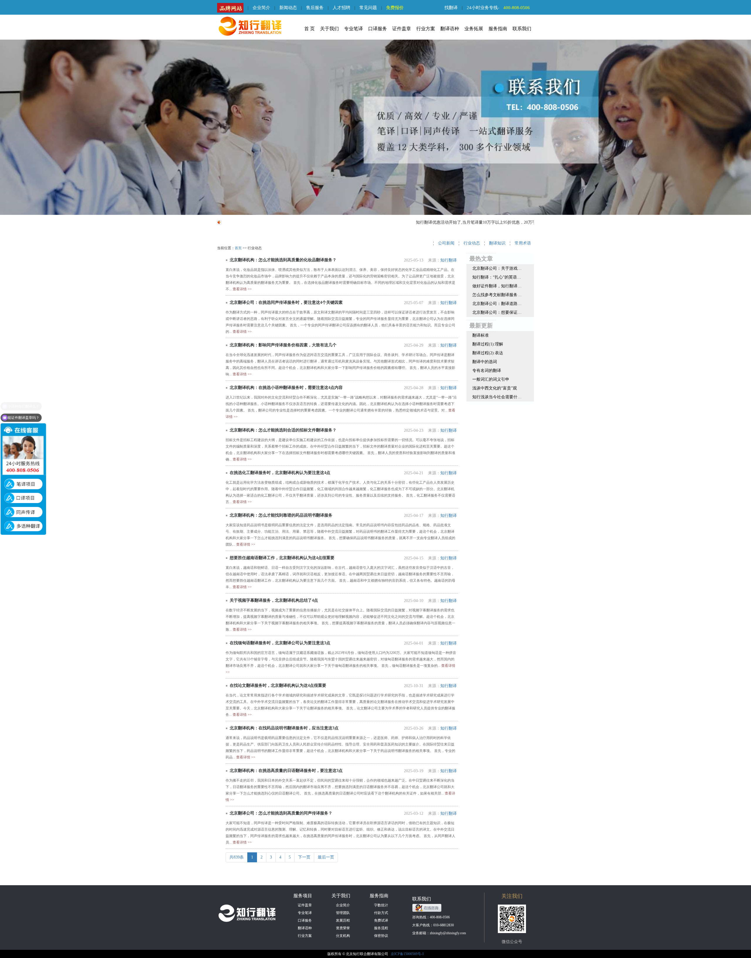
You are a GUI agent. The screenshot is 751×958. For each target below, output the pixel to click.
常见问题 (368, 7)
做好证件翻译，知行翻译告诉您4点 (497, 286)
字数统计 (381, 905)
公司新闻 (446, 243)
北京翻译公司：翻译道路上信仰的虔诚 (497, 303)
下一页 (304, 857)
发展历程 (343, 920)
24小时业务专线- (498, 7)
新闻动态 (288, 7)
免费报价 (395, 7)
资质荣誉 (343, 928)
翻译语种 (449, 28)
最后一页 (326, 857)
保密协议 (381, 936)
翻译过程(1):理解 (487, 344)
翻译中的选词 (484, 362)
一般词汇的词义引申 (490, 379)
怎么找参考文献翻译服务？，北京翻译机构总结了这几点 (497, 295)
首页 (238, 248)
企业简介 (261, 7)
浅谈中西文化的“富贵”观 (494, 388)
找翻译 (451, 7)
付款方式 (381, 913)
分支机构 (343, 936)
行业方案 (425, 28)
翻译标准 (480, 335)
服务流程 (381, 928)
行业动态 (472, 243)
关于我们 (329, 28)
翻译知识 (497, 243)
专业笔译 (353, 28)
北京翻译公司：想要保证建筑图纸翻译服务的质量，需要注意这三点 (497, 312)
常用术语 (523, 243)
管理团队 (343, 913)
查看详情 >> (242, 289)
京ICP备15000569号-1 (407, 954)
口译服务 (377, 28)
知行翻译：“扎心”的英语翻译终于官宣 (497, 277)
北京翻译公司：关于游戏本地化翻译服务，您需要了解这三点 (497, 268)
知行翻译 (448, 260)
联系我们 (521, 28)
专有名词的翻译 (486, 370)
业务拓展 (473, 28)
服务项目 (302, 895)
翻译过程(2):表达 (487, 353)
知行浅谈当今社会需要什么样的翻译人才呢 (497, 397)
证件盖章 (401, 28)
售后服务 (315, 7)
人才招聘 (341, 7)
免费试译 (381, 920)
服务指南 (497, 28)
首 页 (309, 28)
